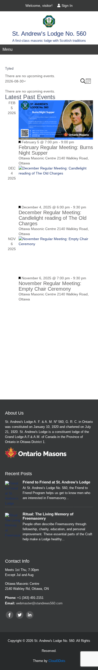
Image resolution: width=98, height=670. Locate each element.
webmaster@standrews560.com (39, 603)
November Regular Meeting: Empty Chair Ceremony (50, 286)
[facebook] (9, 615)
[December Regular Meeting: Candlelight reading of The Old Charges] (56, 185)
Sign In (67, 6)
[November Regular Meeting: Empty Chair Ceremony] (56, 255)
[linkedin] (29, 615)
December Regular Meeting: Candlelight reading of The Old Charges (52, 218)
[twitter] (19, 615)
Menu (8, 49)
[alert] (49, 75)
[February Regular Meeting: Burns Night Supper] (56, 119)
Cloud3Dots (56, 661)
